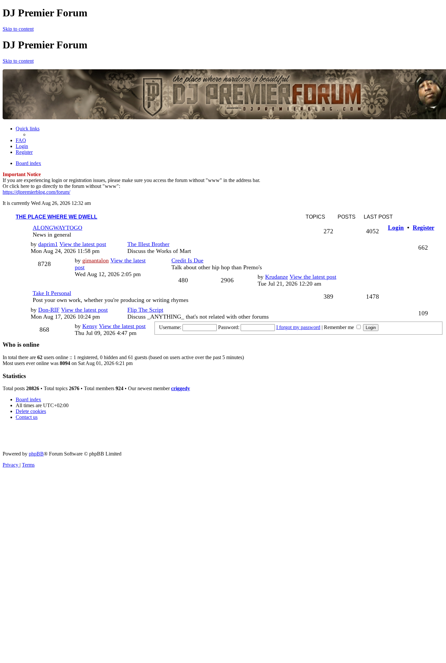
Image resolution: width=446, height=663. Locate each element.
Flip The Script (145, 310)
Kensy (89, 326)
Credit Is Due (187, 260)
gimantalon (95, 260)
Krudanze (276, 276)
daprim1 (48, 244)
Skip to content (18, 29)
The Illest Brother (148, 244)
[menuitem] (21, 140)
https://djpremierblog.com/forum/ (36, 192)
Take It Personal (52, 293)
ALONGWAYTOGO (57, 227)
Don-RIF (48, 310)
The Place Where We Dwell (56, 217)
